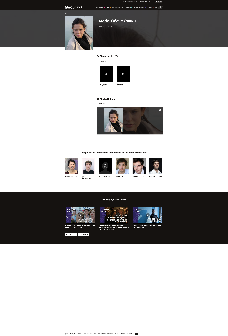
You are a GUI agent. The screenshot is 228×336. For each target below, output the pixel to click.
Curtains (120, 84)
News (108, 7)
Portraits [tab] (102, 103)
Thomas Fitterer (138, 176)
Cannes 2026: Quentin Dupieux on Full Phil (147, 226)
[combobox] (110, 61)
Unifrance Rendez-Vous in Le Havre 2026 (129, 1)
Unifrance (149, 7)
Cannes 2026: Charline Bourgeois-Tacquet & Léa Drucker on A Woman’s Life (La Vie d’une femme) (80, 227)
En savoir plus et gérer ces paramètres (73, 334)
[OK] (137, 334)
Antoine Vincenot (155, 176)
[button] (160, 110)
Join (156, 7)
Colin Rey (119, 176)
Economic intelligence (139, 7)
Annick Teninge (71, 176)
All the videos (83, 234)
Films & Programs (99, 7)
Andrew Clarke (104, 176)
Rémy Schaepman (86, 177)
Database (128, 7)
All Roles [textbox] (103, 61)
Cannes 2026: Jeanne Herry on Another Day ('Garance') (113, 226)
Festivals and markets (117, 7)
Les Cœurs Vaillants (104, 85)
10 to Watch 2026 (143, 1)
